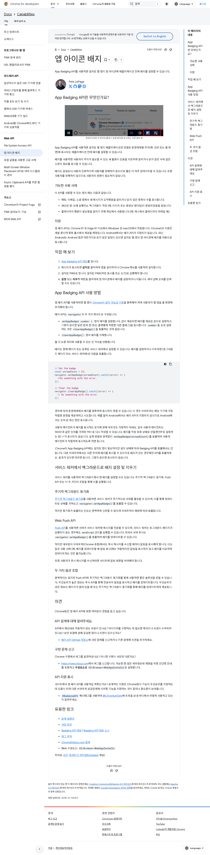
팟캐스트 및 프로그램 (112, 834)
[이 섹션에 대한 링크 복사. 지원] (64, 221)
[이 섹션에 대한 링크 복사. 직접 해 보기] (78, 252)
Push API (60, 528)
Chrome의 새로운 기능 (104, 3)
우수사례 (70, 3)
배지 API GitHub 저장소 (74, 640)
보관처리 (106, 829)
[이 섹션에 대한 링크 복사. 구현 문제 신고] (77, 650)
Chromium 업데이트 (112, 818)
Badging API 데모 (71, 730)
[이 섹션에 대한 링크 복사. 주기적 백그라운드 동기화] (92, 492)
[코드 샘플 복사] (170, 364)
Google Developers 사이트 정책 (116, 788)
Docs (8, 14)
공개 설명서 (67, 718)
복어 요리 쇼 (20, 21)
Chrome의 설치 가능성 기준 (108, 302)
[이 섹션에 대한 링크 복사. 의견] (65, 602)
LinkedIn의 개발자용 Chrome (170, 829)
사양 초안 (66, 724)
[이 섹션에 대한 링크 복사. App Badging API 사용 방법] (104, 293)
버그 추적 (66, 736)
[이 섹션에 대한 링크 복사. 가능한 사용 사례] (80, 186)
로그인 (203, 3)
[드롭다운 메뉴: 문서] (59, 4)
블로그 (83, 3)
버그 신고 (52, 818)
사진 (65, 755)
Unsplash (93, 755)
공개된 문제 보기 (56, 823)
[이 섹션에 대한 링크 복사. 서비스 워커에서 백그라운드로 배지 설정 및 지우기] (139, 468)
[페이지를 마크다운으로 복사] (116, 60)
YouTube (160, 823)
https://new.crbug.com (74, 663)
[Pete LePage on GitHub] (75, 87)
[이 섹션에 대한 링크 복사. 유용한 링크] (77, 710)
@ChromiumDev (112, 696)
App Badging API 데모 (74, 261)
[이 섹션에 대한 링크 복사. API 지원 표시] (76, 677)
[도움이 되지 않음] (170, 49)
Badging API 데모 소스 (97, 730)
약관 (50, 848)
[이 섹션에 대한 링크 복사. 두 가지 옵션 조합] (81, 571)
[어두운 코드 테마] (165, 364)
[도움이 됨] (165, 49)
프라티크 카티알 (78, 755)
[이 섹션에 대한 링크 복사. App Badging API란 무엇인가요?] (112, 98)
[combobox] (144, 4)
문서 (53, 3)
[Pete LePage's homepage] (84, 87)
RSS (158, 834)
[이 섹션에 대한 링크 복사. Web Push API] (78, 521)
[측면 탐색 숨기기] (39, 849)
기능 (6, 21)
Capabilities (26, 14)
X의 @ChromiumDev (167, 818)
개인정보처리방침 (64, 848)
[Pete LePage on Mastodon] (80, 87)
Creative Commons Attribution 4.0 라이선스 (110, 784)
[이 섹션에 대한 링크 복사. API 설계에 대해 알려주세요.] (96, 621)
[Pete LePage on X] (70, 87)
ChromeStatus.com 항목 (75, 742)
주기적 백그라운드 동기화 (69, 499)
